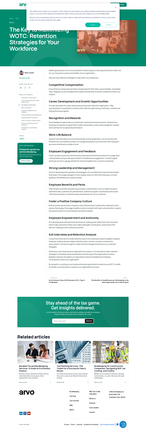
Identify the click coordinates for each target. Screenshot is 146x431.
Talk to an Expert (26, 161)
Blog (17, 18)
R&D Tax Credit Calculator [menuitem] (94, 393)
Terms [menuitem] (73, 424)
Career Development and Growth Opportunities (30, 101)
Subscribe (89, 321)
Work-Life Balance (26, 107)
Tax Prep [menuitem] (73, 396)
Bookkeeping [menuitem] (74, 392)
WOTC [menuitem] (72, 410)
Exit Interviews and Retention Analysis (29, 128)
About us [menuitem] (92, 398)
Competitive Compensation (28, 97)
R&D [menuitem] (71, 405)
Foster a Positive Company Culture (30, 120)
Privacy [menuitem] (66, 424)
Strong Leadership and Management (31, 115)
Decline (109, 25)
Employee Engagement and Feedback (29, 111)
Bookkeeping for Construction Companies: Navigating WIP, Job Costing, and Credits (109, 368)
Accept (93, 25)
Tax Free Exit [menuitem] (74, 401)
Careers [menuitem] (92, 412)
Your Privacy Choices (107, 424)
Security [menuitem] (79, 424)
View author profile (24, 78)
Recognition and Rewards (28, 105)
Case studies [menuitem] (94, 408)
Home (11, 18)
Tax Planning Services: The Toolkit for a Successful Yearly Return (71, 368)
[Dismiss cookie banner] (116, 7)
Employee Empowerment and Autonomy (29, 124)
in (20, 87)
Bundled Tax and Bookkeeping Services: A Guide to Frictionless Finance (34, 368)
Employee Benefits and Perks (29, 117)
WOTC (22, 138)
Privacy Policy (105, 14)
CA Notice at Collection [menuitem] (91, 424)
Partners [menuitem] (92, 403)
